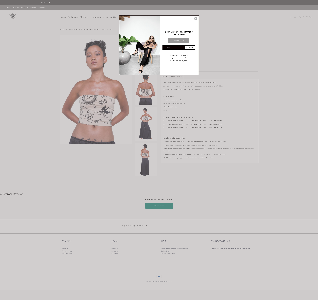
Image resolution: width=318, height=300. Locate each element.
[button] (195, 18)
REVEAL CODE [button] (178, 41)
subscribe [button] (189, 47)
